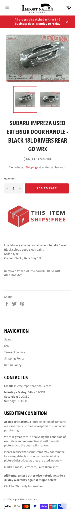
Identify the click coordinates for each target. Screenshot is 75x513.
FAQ (6, 346)
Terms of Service (14, 352)
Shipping (31, 167)
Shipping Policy (14, 358)
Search (8, 339)
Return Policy (12, 365)
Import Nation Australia (24, 499)
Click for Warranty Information (24, 486)
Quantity (10, 178)
